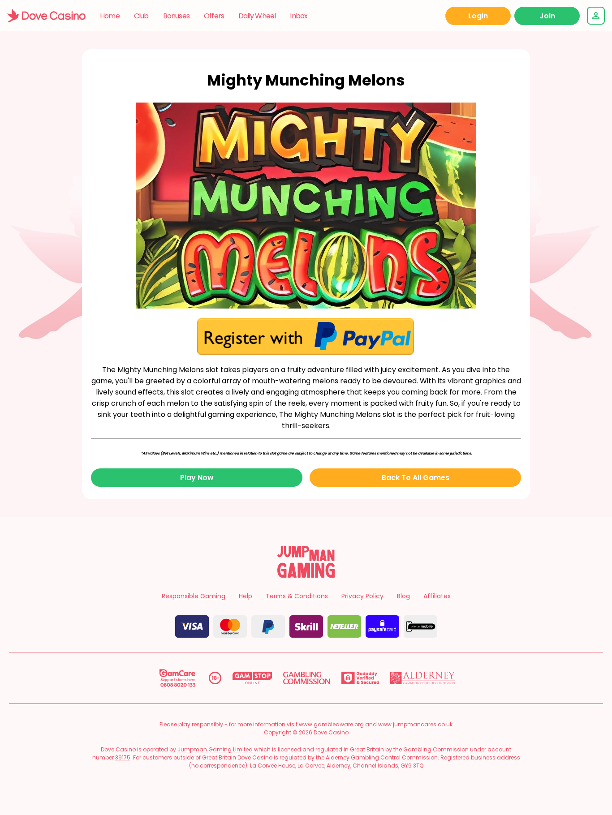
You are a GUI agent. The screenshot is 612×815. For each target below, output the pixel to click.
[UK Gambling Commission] (306, 678)
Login (478, 16)
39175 (122, 757)
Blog (403, 596)
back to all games (415, 477)
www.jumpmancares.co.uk (415, 724)
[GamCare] (177, 678)
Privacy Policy (362, 596)
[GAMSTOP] (252, 678)
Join (547, 16)
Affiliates (437, 596)
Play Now (197, 477)
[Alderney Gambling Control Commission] (422, 678)
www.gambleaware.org (331, 724)
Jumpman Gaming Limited (215, 749)
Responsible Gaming (193, 596)
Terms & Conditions (297, 596)
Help (245, 596)
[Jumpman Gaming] (306, 575)
